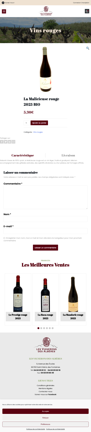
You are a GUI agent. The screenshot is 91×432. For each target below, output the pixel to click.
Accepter (45, 411)
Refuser (45, 418)
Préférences (45, 424)
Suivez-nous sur (45, 394)
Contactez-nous (45, 391)
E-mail (9, 226)
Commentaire (13, 183)
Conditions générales (45, 385)
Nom (7, 214)
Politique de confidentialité (35, 429)
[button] (38, 328)
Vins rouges (38, 132)
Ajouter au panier (39, 123)
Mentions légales (45, 388)
